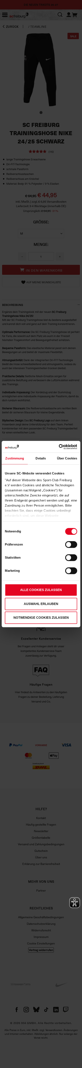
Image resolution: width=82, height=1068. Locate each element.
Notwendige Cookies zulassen (41, 617)
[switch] (71, 544)
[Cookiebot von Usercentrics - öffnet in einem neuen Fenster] (59, 446)
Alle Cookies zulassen (41, 590)
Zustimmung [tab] (14, 458)
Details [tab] (41, 458)
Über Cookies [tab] (67, 458)
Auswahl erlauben (41, 604)
